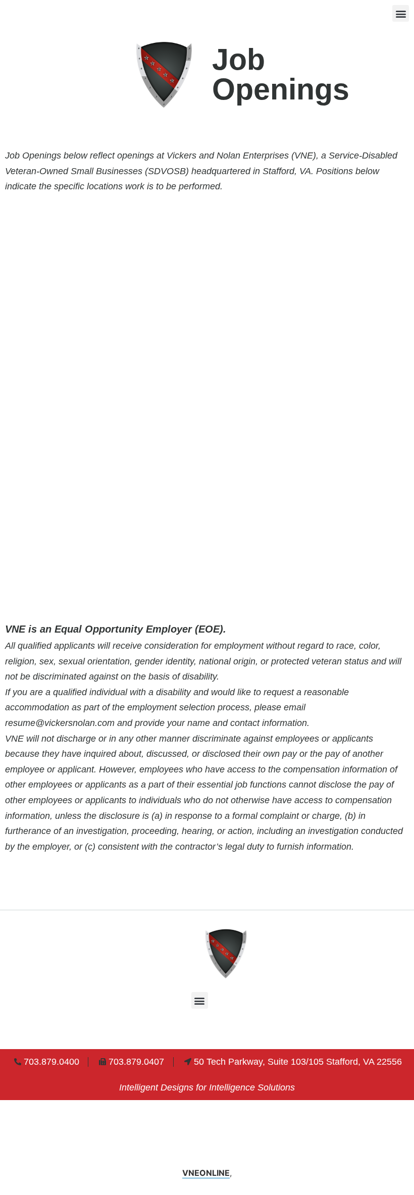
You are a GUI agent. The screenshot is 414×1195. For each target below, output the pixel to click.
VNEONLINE (206, 1173)
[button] (400, 13)
